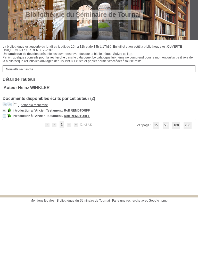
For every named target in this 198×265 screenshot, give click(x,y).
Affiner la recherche (34, 105)
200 (187, 125)
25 (156, 125)
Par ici (7, 57)
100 (176, 125)
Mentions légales (42, 200)
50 (166, 125)
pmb (164, 200)
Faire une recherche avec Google (135, 200)
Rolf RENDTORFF (77, 110)
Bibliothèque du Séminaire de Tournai (83, 200)
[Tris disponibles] (16, 105)
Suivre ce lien (122, 54)
